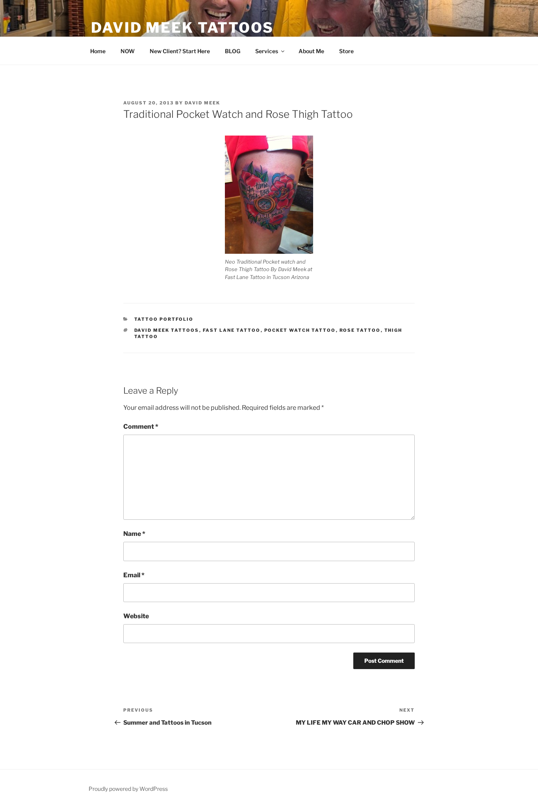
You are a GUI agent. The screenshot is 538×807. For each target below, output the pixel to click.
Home (98, 51)
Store (346, 51)
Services (266, 51)
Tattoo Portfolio (164, 319)
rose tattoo (360, 330)
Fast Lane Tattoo (232, 330)
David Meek (202, 103)
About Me (311, 51)
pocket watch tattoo (300, 330)
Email (134, 575)
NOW (128, 51)
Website (136, 616)
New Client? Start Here (180, 51)
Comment (140, 426)
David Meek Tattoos (182, 27)
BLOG (232, 51)
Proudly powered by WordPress (128, 788)
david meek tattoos (166, 330)
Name (134, 533)
